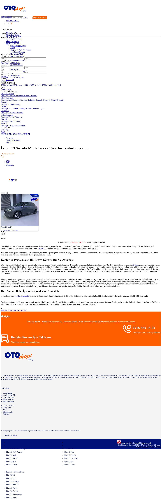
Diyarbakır (5, 111)
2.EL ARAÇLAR (12, 21)
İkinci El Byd (11, 462)
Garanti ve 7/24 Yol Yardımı (20, 50)
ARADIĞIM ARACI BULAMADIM (15, 134)
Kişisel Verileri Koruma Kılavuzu (148, 445)
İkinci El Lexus (69, 465)
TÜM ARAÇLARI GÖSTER (11, 34)
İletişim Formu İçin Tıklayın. (31, 337)
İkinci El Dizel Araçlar (14, 442)
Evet (2, 130)
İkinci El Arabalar (12, 42)
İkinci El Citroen (70, 442)
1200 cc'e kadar (7, 85)
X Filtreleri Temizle (8, 154)
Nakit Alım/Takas (17, 56)
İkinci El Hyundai (70, 458)
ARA (25, 18)
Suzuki (8, 44)
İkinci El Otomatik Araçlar (15, 445)
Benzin (3, 77)
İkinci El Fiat (69, 449)
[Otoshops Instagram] (144, 18)
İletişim (6, 414)
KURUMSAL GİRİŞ (39, 18)
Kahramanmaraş (7, 115)
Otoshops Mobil (16, 65)
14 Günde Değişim (17, 52)
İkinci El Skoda (11, 488)
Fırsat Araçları (8, 399)
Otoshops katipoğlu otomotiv (31, 100)
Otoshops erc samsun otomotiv (13, 126)
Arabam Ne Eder (9, 395)
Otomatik (4, 81)
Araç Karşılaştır (9, 397)
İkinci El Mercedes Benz (15, 472)
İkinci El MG (11, 475)
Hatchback (5, 63)
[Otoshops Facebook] (149, 18)
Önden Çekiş (6, 89)
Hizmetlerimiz (8, 401)
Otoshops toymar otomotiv (11, 117)
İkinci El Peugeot (12, 481)
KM (7, 163)
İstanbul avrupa (7, 98)
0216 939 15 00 (144, 328)
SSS (5, 410)
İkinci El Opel (11, 478)
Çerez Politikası (155, 447)
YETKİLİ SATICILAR (15, 78)
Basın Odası (15, 75)
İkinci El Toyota (12, 491)
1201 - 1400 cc (18, 85)
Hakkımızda (7, 412)
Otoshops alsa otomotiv (10, 100)
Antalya (4, 102)
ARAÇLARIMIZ (12, 35)
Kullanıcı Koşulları (143, 447)
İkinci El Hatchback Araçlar (16, 449)
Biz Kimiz (14, 69)
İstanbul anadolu (7, 94)
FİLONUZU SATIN (13, 39)
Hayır (7, 130)
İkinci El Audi (11, 455)
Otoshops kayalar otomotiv (53, 100)
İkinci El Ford (69, 452)
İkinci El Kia (68, 462)
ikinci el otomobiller (22, 296)
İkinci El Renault (12, 485)
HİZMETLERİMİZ (13, 43)
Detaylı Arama (6, 17)
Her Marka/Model (17, 54)
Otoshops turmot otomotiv (26, 96)
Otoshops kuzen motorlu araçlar (31, 109)
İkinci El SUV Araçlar (14, 452)
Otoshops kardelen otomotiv (12, 113)
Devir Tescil (15, 63)
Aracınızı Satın (8, 405)
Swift (12, 48)
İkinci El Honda (70, 455)
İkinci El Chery (11, 465)
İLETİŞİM (10, 80)
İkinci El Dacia (69, 445)
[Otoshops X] (154, 18)
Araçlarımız (7, 393)
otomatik (135, 265)
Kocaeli (4, 119)
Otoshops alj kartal (8, 96)
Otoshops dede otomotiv (10, 121)
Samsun (4, 123)
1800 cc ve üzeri (54, 85)
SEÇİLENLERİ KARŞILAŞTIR (13, 310)
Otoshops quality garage (10, 104)
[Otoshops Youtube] (159, 18)
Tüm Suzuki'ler (16, 46)
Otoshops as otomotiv (9, 109)
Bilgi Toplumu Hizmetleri (127, 445)
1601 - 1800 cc (42, 85)
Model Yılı (10, 165)
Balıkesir (4, 106)
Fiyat (7, 161)
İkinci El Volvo (11, 498)
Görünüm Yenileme (17, 60)
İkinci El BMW (11, 458)
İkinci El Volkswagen (14, 494)
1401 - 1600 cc (30, 85)
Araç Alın (7, 408)
